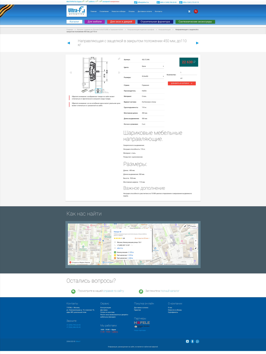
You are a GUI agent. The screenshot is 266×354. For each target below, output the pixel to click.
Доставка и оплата (145, 11)
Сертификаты (173, 312)
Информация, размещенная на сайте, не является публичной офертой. (133, 347)
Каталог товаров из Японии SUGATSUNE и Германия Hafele (100, 30)
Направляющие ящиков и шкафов (140, 30)
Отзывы (132, 11)
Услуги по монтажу (107, 312)
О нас (170, 308)
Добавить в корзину (182, 83)
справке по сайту (113, 290)
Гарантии (137, 310)
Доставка (103, 310)
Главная (94, 11)
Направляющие (164, 30)
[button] (119, 58)
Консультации (105, 308)
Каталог (74, 21)
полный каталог (169, 290)
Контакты (158, 11)
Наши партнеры (140, 330)
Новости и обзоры (119, 11)
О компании (104, 11)
